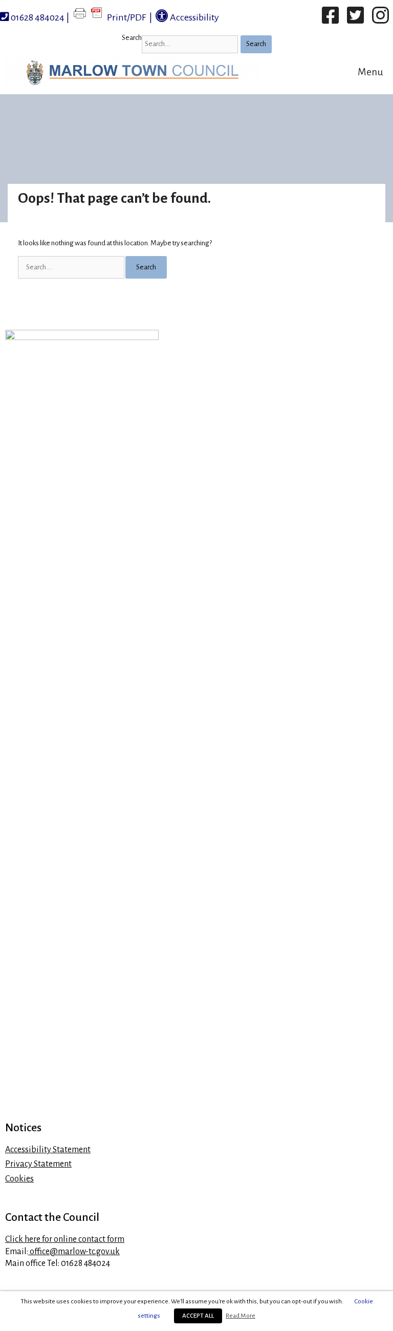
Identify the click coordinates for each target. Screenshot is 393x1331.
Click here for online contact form (64, 1239)
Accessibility (193, 17)
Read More (240, 1315)
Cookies (19, 1179)
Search (132, 37)
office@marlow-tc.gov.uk (74, 1251)
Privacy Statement (38, 1164)
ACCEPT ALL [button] (198, 1316)
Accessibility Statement (48, 1149)
